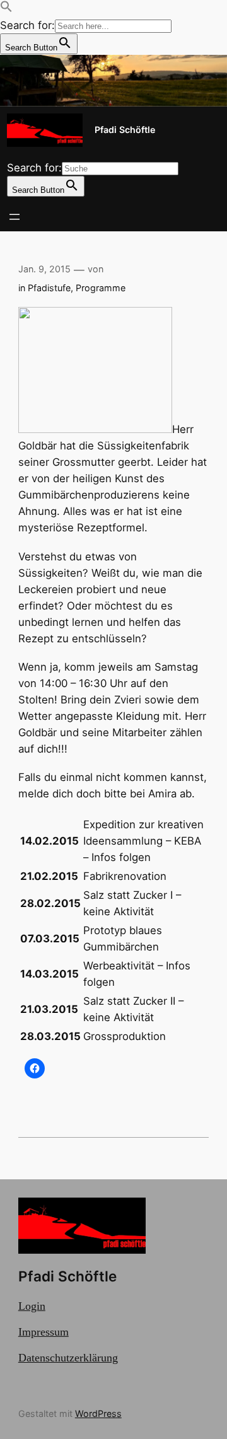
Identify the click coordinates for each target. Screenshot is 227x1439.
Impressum (43, 1332)
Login (31, 1306)
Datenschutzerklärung (68, 1357)
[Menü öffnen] (14, 216)
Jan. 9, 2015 (44, 268)
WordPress (98, 1413)
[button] (6, 9)
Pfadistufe (49, 287)
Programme (100, 287)
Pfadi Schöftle (125, 129)
